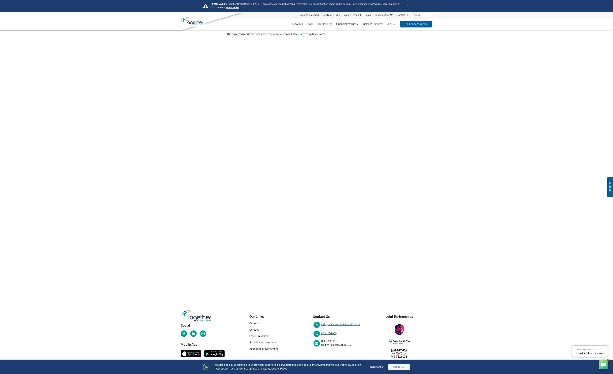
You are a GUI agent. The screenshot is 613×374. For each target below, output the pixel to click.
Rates (368, 15)
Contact (254, 330)
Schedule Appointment (263, 342)
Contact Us (402, 15)
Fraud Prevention (259, 336)
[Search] (429, 15)
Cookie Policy (279, 369)
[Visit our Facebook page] (184, 333)
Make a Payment (352, 15)
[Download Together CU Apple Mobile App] (191, 354)
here (302, 34)
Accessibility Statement (263, 349)
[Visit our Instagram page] (203, 333)
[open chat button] (603, 364)
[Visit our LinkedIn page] (193, 333)
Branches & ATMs (384, 15)
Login (416, 24)
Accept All (399, 367)
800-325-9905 (329, 334)
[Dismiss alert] (407, 5)
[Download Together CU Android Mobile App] (214, 354)
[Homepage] (201, 316)
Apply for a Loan (331, 15)
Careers (254, 323)
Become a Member (309, 15)
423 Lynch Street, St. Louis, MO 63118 (340, 325)
